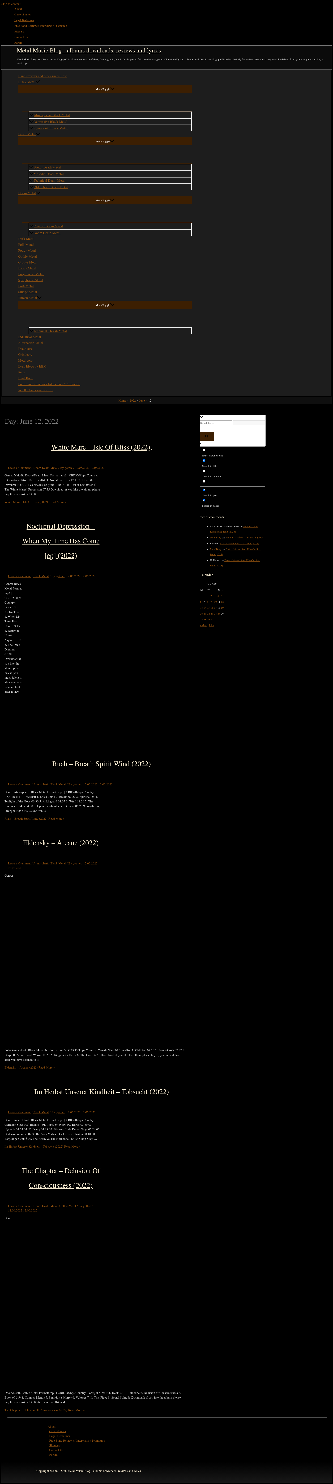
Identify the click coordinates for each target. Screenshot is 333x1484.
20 (201, 613)
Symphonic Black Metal (51, 128)
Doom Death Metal (47, 232)
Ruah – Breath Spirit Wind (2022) (101, 763)
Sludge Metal (27, 291)
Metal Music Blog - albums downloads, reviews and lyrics (89, 50)
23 (212, 613)
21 (205, 613)
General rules (22, 14)
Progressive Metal (31, 274)
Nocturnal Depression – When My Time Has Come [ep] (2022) (61, 540)
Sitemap (19, 31)
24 (215, 613)
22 (208, 613)
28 (205, 619)
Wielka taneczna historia (35, 390)
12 (222, 601)
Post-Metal (26, 285)
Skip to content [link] (10, 4)
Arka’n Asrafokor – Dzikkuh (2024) (244, 537)
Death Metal (27, 134)
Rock (21, 372)
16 (212, 607)
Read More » (35, 502)
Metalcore (25, 360)
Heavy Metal (27, 268)
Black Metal (27, 81)
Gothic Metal (27, 256)
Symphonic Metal (30, 280)
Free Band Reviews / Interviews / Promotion (40, 26)
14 (205, 607)
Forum (18, 42)
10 (215, 601)
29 (208, 619)
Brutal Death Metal (47, 167)
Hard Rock (25, 378)
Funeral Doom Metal (48, 226)
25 (218, 613)
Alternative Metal (30, 342)
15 (208, 607)
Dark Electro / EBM (32, 366)
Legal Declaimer (24, 20)
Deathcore (25, 348)
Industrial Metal (29, 336)
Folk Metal (26, 244)
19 (222, 607)
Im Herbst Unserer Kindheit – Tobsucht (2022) (101, 1091)
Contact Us (21, 37)
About (18, 9)
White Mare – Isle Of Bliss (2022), (101, 447)
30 (212, 619)
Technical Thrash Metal (50, 330)
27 (201, 619)
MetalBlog (215, 537)
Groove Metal (27, 262)
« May (203, 625)
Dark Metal (26, 238)
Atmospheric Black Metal (52, 115)
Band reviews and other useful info (42, 75)
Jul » (211, 625)
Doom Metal (27, 193)
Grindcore (25, 354)
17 (215, 607)
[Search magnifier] (207, 436)
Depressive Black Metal (50, 121)
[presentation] (38, 82)
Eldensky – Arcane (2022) (61, 842)
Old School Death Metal (51, 187)
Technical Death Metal (50, 180)
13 (201, 607)
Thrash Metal (27, 297)
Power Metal (27, 250)
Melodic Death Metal (49, 173)
